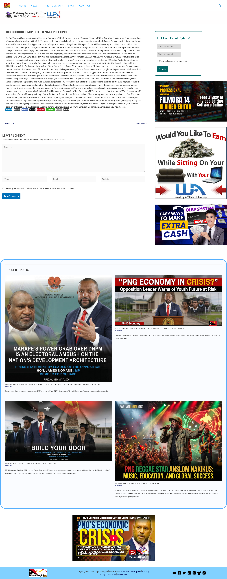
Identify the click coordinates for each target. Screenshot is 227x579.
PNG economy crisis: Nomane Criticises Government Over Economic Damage (149, 328)
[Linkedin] (189, 573)
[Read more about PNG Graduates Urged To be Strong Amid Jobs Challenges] (58, 430)
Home (22, 5)
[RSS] (204, 573)
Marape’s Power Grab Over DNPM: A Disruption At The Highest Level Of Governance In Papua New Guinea (52, 384)
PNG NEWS (8, 387)
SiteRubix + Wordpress (130, 571)
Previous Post (7, 123)
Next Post (141, 123)
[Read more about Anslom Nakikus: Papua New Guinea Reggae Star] (168, 440)
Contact (84, 5)
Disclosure (111, 574)
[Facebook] (179, 573)
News (34, 5)
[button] (220, 5)
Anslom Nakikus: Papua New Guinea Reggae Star (137, 483)
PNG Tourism (53, 5)
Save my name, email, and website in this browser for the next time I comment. (41, 188)
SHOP (71, 5)
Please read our (173, 61)
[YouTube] (174, 573)
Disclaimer (122, 574)
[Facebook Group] (199, 573)
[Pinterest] (194, 573)
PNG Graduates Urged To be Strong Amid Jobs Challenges (31, 463)
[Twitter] (184, 573)
